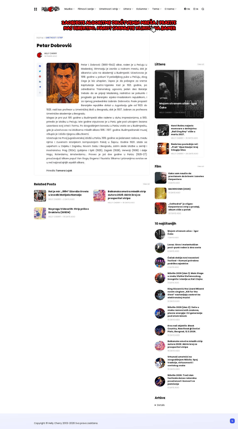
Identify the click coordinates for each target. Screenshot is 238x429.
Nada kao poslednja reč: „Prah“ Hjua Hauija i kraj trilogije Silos (184, 147)
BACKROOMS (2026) (179, 189)
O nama (169, 9)
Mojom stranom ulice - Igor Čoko (178, 105)
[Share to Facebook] (40, 66)
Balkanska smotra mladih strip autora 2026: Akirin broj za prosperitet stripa (127, 195)
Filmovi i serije (86, 9)
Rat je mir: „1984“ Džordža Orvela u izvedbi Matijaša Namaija (68, 193)
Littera (127, 9)
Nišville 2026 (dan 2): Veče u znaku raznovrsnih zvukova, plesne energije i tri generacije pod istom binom (185, 311)
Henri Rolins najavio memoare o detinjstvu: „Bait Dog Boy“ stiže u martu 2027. (184, 130)
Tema (155, 9)
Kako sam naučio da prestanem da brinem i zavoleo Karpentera (186, 176)
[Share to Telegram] (40, 87)
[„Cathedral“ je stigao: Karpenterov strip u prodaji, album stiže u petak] (160, 208)
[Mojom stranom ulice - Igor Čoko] (160, 234)
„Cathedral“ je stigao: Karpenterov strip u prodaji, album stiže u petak (184, 206)
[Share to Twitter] (40, 71)
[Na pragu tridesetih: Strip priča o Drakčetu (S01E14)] (40, 213)
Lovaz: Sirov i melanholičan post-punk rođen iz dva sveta (184, 246)
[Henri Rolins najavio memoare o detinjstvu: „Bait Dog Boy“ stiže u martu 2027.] (163, 130)
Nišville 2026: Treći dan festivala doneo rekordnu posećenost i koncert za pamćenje (182, 379)
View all (146, 184)
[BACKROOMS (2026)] (160, 193)
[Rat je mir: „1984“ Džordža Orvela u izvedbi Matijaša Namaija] (40, 196)
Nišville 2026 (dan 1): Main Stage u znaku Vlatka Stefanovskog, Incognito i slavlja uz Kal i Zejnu (186, 276)
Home (40, 37)
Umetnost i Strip (54, 37)
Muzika (68, 9)
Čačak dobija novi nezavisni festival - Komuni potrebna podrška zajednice (183, 260)
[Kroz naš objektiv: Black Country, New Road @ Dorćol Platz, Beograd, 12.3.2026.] (160, 330)
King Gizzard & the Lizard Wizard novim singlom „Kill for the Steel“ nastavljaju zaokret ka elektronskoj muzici (186, 293)
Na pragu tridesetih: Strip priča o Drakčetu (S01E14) (68, 210)
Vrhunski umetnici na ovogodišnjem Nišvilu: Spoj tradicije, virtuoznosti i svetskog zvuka (183, 361)
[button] (40, 92)
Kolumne (141, 9)
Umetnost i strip (108, 9)
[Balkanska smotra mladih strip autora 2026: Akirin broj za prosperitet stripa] (99, 196)
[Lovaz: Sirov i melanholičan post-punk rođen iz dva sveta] (160, 248)
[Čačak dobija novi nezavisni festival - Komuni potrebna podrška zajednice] (160, 262)
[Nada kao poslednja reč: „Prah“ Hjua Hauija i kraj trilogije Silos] (163, 148)
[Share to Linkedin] (40, 82)
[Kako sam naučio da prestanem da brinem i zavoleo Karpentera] (160, 178)
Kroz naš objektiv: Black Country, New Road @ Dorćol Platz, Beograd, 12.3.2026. (184, 328)
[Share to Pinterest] (40, 77)
